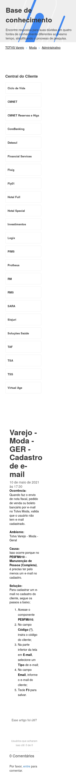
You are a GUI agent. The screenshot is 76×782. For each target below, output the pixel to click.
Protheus (13, 265)
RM (10, 279)
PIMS (11, 251)
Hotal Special (16, 211)
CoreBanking (16, 129)
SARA (11, 306)
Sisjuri (12, 319)
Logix (11, 238)
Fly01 (11, 183)
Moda (33, 47)
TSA (10, 360)
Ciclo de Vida (16, 88)
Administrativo (51, 47)
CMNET (12, 102)
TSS (10, 374)
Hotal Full (14, 197)
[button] (24, 727)
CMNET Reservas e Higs (23, 115)
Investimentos (17, 224)
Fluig (11, 170)
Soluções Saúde (18, 333)
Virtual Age (15, 388)
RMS (11, 292)
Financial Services (20, 156)
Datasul (12, 142)
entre (26, 766)
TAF (10, 347)
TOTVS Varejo (14, 47)
